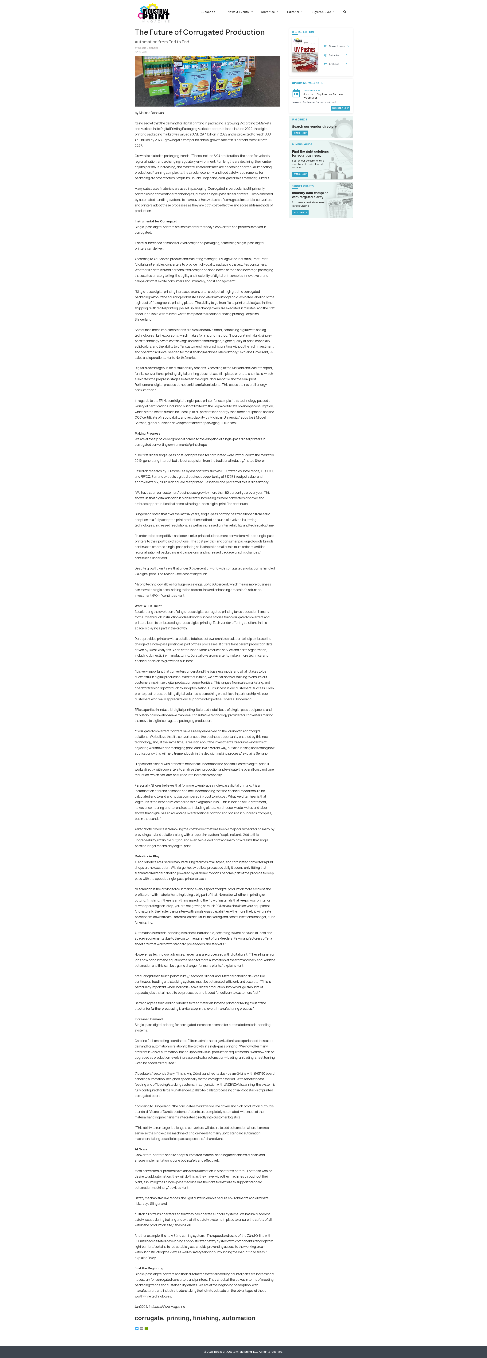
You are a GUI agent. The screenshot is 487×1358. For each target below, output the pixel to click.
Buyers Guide (321, 12)
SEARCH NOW (300, 133)
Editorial (293, 12)
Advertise (268, 12)
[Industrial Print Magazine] (153, 13)
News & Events (238, 12)
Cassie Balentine (148, 47)
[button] (345, 12)
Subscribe (208, 12)
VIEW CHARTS (300, 212)
